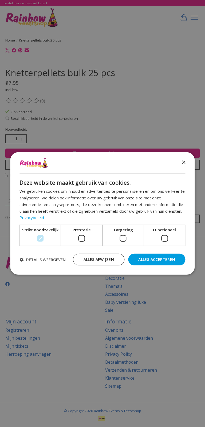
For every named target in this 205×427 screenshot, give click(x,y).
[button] (42, 259)
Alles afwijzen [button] (99, 259)
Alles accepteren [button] (156, 259)
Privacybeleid (31, 217)
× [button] (184, 163)
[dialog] (102, 213)
